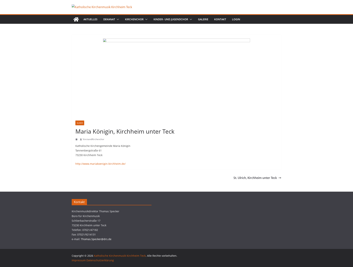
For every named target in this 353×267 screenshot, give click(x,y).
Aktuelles (90, 19)
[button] (117, 19)
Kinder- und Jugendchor (171, 19)
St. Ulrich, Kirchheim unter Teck (255, 178)
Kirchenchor (134, 19)
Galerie (203, 19)
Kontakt (220, 19)
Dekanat (109, 19)
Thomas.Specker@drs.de (96, 239)
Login (236, 19)
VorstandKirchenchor (93, 139)
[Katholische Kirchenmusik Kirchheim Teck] (76, 19)
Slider (80, 123)
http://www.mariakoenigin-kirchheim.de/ (100, 163)
